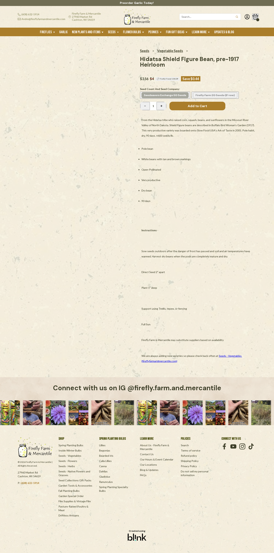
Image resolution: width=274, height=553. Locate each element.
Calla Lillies (105, 460)
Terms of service (190, 450)
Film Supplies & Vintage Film (75, 501)
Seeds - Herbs (67, 466)
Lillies (102, 445)
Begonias (104, 450)
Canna (103, 466)
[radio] (165, 95)
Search (185, 445)
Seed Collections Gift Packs (75, 480)
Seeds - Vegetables (70, 455)
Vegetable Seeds (170, 51)
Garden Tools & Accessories (75, 485)
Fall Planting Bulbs (69, 490)
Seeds (144, 51)
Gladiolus (104, 476)
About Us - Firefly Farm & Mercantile (155, 447)
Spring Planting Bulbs (71, 445)
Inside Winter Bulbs (70, 450)
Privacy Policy (189, 466)
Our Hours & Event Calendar (156, 459)
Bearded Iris (106, 455)
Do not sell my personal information (195, 473)
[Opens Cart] (255, 17)
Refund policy (189, 455)
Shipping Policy (190, 460)
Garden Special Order (71, 496)
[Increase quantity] (161, 106)
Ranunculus (106, 481)
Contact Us (147, 454)
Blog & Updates (149, 469)
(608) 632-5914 (30, 483)
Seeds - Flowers (68, 460)
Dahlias (103, 471)
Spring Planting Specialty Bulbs (114, 488)
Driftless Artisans (69, 515)
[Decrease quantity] (145, 106)
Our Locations (148, 464)
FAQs (143, 475)
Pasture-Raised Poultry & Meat (74, 508)
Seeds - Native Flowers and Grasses (75, 473)
